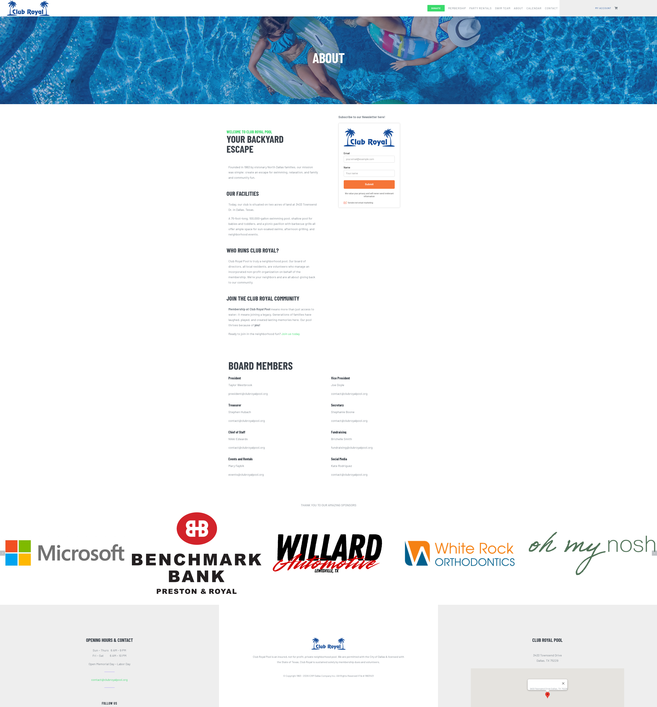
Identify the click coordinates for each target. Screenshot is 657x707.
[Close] (563, 676)
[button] (2, 549)
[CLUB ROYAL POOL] (328, 632)
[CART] (616, 8)
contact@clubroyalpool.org (109, 673)
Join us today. (290, 334)
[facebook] (106, 705)
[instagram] (112, 705)
